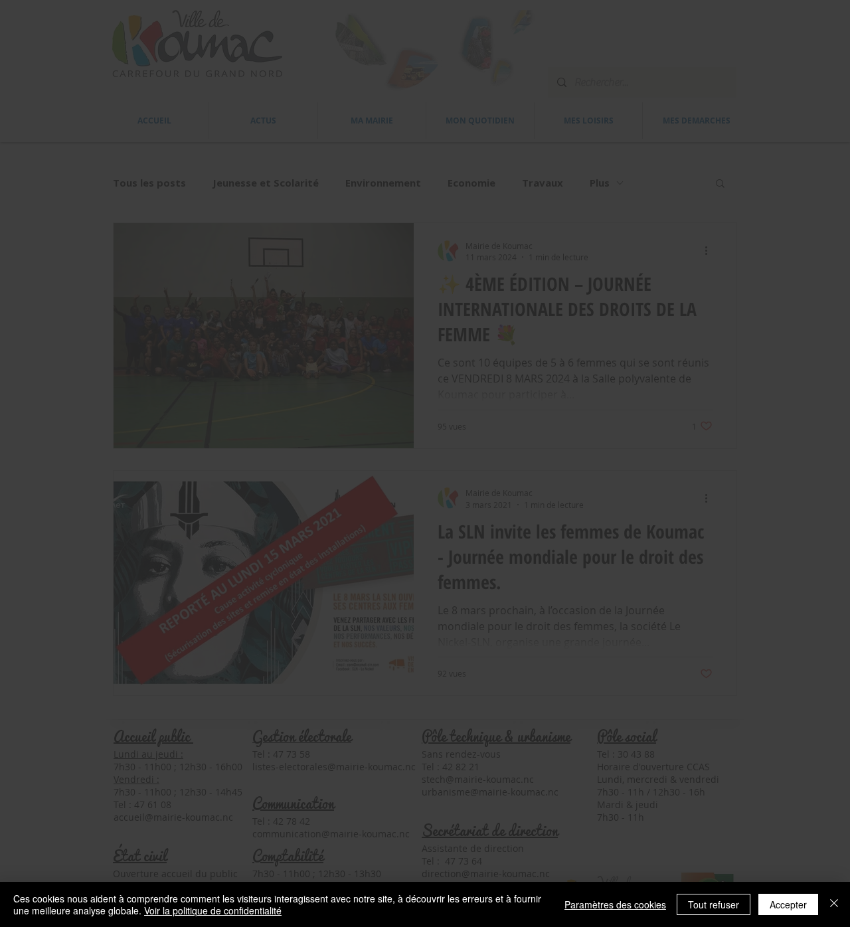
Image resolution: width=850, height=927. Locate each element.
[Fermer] (834, 904)
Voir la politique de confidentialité (213, 910)
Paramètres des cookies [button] (615, 904)
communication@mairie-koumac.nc (425, 599)
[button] (597, 299)
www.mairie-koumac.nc (466, 452)
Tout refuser (713, 904)
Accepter (788, 904)
